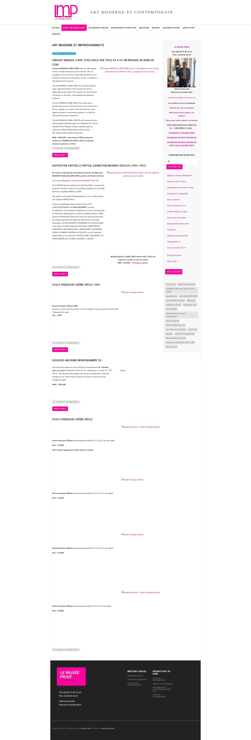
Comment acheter (140, 263)
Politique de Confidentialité (134, 684)
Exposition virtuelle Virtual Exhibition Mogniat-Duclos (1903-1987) (99, 165)
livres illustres (171, 309)
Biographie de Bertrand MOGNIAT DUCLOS (80, 181)
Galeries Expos (171, 27)
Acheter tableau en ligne (177, 212)
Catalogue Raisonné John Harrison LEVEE (180, 290)
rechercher (174, 167)
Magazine (144, 27)
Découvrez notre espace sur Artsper (182, 120)
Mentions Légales (135, 676)
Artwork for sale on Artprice (181, 108)
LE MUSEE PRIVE (181, 47)
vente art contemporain (184, 334)
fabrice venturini (172, 321)
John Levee (189, 27)
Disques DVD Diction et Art (178, 224)
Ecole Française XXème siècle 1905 (76, 284)
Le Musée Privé (86, 728)
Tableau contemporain (163, 684)
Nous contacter (173, 199)
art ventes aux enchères (176, 329)
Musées (156, 27)
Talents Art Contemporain (177, 236)
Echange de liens (174, 255)
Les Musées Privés (98, 27)
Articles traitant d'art (175, 205)
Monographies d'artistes (176, 338)
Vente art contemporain (159, 679)
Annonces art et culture (176, 181)
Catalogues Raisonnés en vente (180, 187)
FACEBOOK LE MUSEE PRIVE (182, 133)
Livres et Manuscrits (175, 248)
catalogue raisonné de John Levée (180, 342)
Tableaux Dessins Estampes (178, 175)
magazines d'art (189, 305)
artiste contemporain (186, 284)
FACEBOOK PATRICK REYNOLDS (181, 138)
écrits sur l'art (171, 347)
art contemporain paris (175, 300)
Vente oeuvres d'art (74, 27)
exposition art (171, 296)
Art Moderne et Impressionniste (64, 53)
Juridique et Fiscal (173, 305)
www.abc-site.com (108, 728)
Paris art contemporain (159, 696)
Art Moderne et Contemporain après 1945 (162, 689)
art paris (169, 334)
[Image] (121, 383)
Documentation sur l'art (175, 325)
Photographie (172, 242)
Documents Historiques (176, 218)
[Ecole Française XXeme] (141, 316)
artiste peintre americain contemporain (176, 315)
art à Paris (192, 329)
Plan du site (172, 261)
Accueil (56, 27)
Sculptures (171, 230)
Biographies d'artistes (123, 27)
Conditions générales (137, 679)
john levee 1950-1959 (188, 296)
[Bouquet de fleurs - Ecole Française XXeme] (141, 451)
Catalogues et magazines (177, 193)
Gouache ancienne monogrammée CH (76, 360)
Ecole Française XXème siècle (72, 419)
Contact (56, 34)
